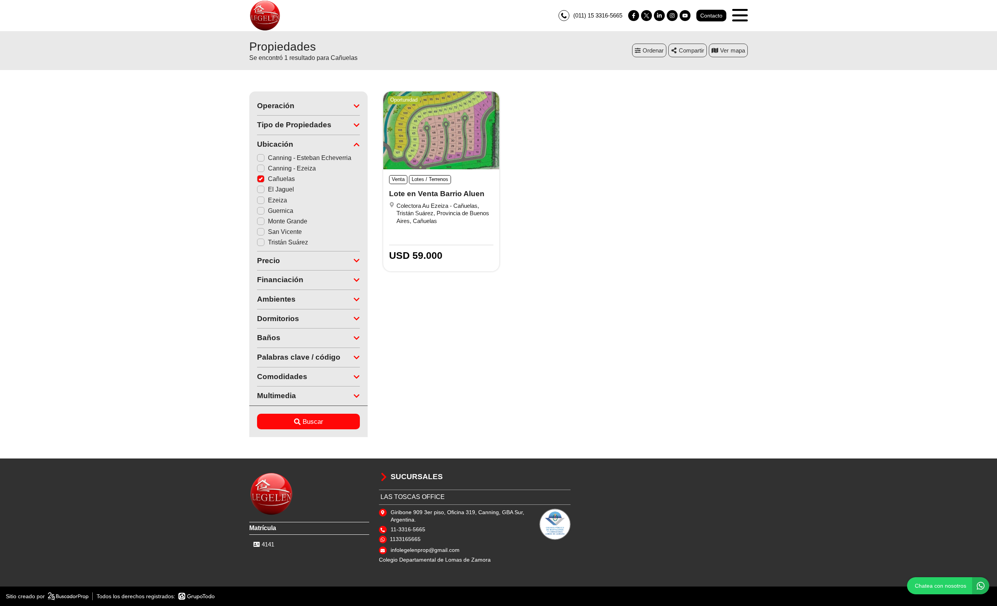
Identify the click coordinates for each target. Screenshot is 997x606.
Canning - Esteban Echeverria (309, 158)
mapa (738, 50)
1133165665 (405, 539)
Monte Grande (287, 221)
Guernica (280, 210)
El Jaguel (281, 189)
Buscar (313, 421)
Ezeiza (277, 200)
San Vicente (285, 231)
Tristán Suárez (288, 242)
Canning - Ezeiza (292, 168)
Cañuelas (281, 179)
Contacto (711, 15)
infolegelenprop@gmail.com (425, 550)
